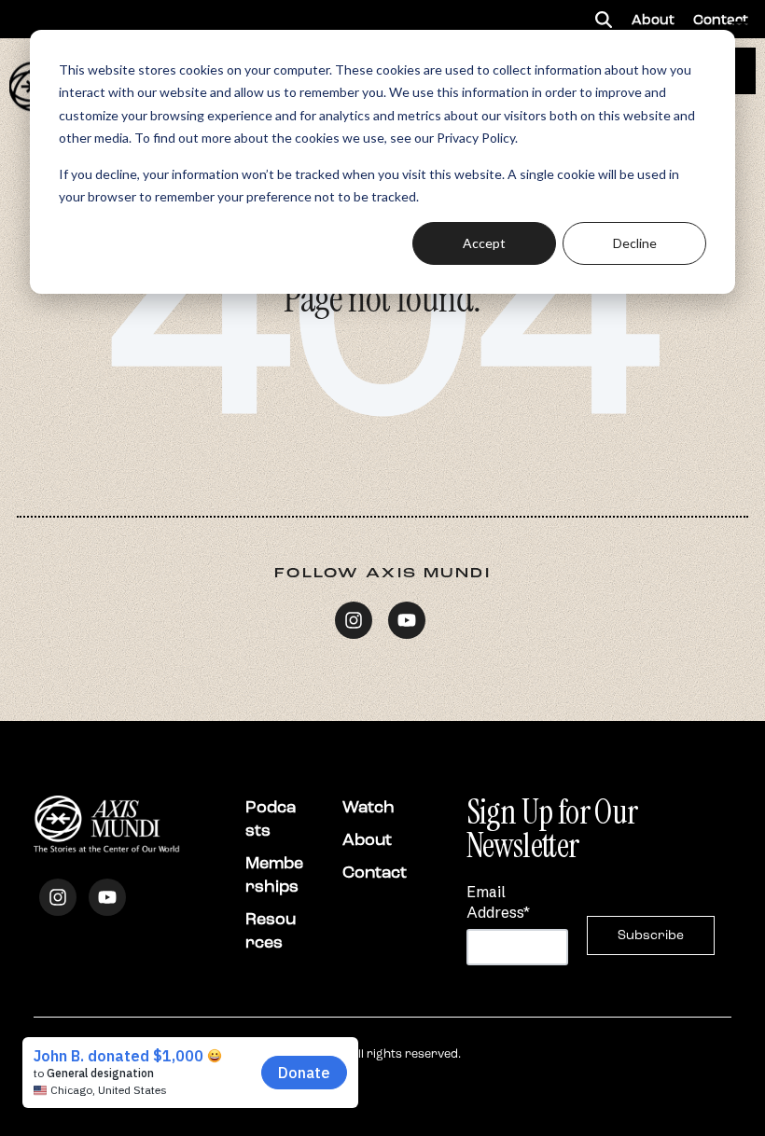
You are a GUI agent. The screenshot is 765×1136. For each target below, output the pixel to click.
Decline (635, 243)
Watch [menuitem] (368, 807)
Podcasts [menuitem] (270, 818)
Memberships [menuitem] (274, 874)
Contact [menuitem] (374, 872)
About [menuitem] (367, 839)
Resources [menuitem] (270, 930)
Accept (484, 243)
